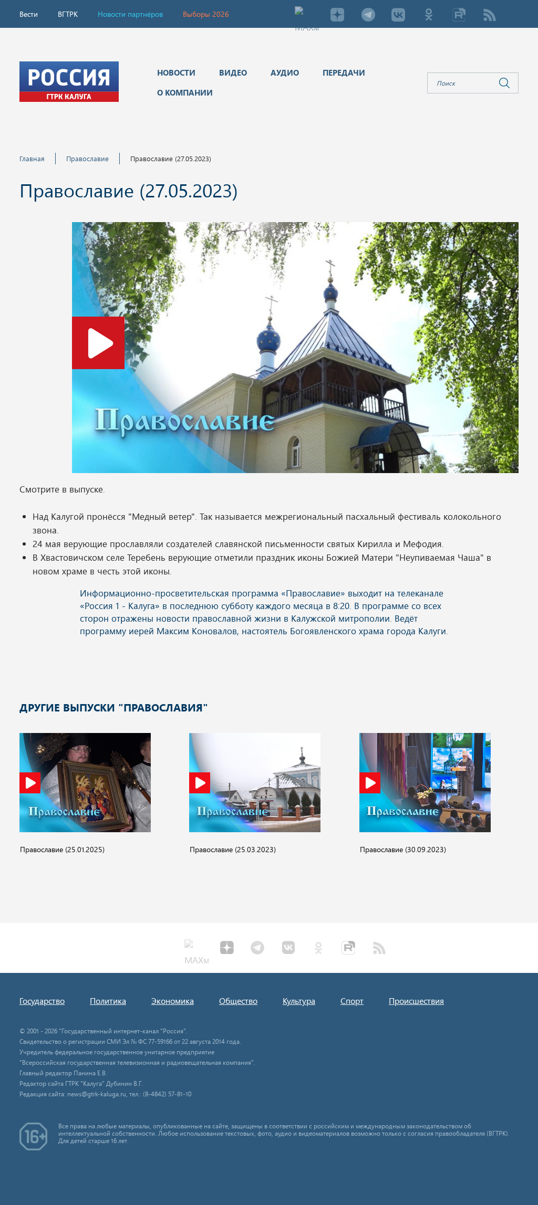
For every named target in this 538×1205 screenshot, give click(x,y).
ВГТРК (68, 14)
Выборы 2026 (206, 14)
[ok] (429, 15)
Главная (32, 158)
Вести (28, 14)
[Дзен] (337, 15)
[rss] (490, 15)
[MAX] (307, 15)
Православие (87, 158)
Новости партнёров (130, 14)
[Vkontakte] (398, 15)
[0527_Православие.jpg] (295, 351)
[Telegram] (368, 15)
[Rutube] (459, 15)
